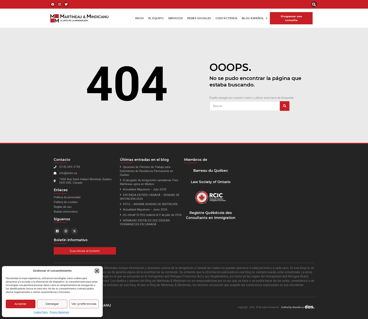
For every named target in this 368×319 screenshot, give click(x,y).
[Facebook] (53, 4)
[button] (97, 271)
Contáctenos (226, 18)
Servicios (175, 18)
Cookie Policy (41, 312)
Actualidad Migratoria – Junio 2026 (145, 209)
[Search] (284, 106)
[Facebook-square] (57, 231)
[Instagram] (59, 4)
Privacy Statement (59, 312)
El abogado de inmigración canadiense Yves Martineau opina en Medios (149, 182)
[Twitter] (66, 4)
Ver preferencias (83, 304)
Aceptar (21, 304)
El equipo (155, 18)
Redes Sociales (199, 18)
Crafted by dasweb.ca (292, 307)
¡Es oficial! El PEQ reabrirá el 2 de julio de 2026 (152, 215)
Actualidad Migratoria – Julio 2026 (145, 189)
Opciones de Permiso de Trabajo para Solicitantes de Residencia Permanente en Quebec (146, 170)
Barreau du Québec (210, 171)
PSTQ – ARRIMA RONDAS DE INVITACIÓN (150, 204)
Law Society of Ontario (211, 182)
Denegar (52, 304)
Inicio (139, 18)
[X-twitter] (74, 231)
